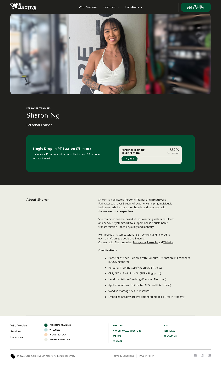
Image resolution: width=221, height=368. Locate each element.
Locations (132, 7)
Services (110, 7)
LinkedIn (152, 242)
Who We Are (88, 7)
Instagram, (139, 242)
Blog (166, 325)
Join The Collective (196, 7)
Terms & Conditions (123, 355)
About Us (118, 325)
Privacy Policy (146, 355)
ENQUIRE (129, 158)
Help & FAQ (169, 330)
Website (168, 242)
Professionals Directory (127, 330)
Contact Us (170, 336)
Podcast (117, 341)
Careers (117, 336)
